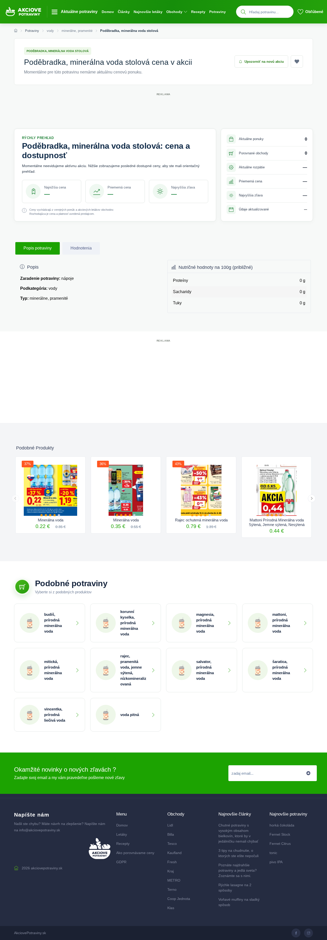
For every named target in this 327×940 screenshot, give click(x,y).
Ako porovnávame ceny (135, 853)
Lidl (170, 825)
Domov (108, 12)
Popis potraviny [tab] (38, 248)
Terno (172, 889)
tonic (273, 853)
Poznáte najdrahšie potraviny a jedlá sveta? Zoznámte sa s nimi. (237, 870)
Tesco (172, 844)
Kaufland (174, 853)
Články (124, 12)
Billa (170, 834)
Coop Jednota (178, 899)
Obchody (174, 12)
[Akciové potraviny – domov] (25, 12)
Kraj (170, 871)
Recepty (198, 12)
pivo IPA (276, 862)
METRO (173, 880)
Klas (170, 908)
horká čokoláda (282, 825)
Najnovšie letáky (148, 12)
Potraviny (217, 12)
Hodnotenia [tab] (81, 248)
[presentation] (15, 498)
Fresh (172, 862)
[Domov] (15, 30)
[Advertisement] (163, 108)
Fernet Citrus (280, 844)
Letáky (121, 834)
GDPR (121, 862)
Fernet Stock (280, 834)
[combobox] (270, 12)
